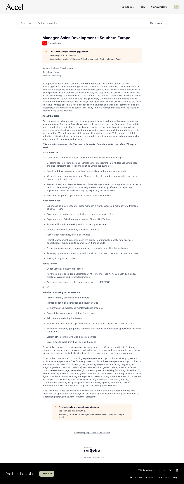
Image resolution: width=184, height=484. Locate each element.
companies (47, 23)
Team (142, 6)
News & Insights (159, 6)
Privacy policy (85, 457)
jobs (27, 23)
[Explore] (176, 7)
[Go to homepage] (14, 7)
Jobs (162, 470)
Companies (127, 6)
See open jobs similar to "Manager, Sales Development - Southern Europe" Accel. (85, 59)
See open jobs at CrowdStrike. (63, 55)
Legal (175, 477)
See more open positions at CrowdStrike (92, 433)
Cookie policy (98, 457)
